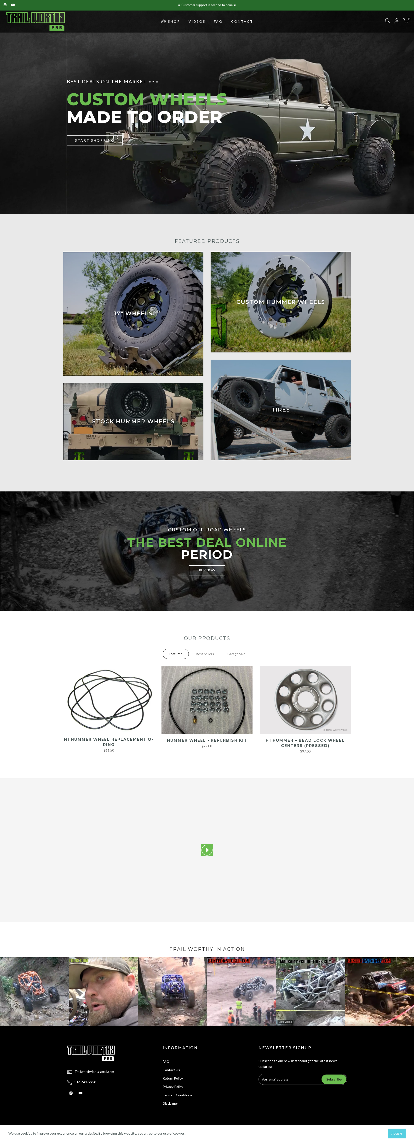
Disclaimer (170, 1103)
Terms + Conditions (177, 1095)
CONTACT (242, 21)
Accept (396, 1133)
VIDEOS (197, 21)
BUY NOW (207, 570)
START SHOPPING (95, 140)
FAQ (218, 21)
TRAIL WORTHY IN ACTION (207, 949)
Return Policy (173, 1078)
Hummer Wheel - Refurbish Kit (207, 740)
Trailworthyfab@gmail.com (94, 1072)
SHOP (174, 21)
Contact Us (171, 1070)
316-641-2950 (85, 1082)
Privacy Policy (173, 1087)
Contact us (238, 5)
